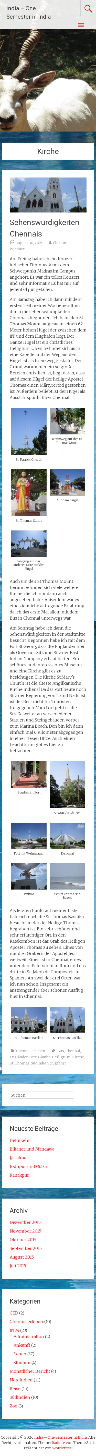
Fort (33, 1057)
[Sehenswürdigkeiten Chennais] (48, 211)
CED (14, 1313)
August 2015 (22, 1257)
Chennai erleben (30, 1051)
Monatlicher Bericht (30, 1371)
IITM (14, 1330)
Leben (20, 1353)
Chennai (73, 1051)
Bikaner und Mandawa (32, 1149)
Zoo (13, 1405)
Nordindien (21, 1379)
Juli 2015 (18, 1265)
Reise (15, 1388)
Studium (22, 1362)
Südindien (40, 1063)
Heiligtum (61, 1057)
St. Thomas (19, 1063)
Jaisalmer (19, 1157)
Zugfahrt (58, 1063)
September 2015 (26, 1248)
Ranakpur (19, 1175)
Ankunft (22, 1345)
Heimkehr (20, 1140)
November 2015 (25, 1231)
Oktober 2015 (23, 1239)
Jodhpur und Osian (28, 1166)
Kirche (78, 1057)
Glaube (44, 1057)
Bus (60, 1051)
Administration (29, 1336)
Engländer (19, 1057)
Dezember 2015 (25, 1222)
